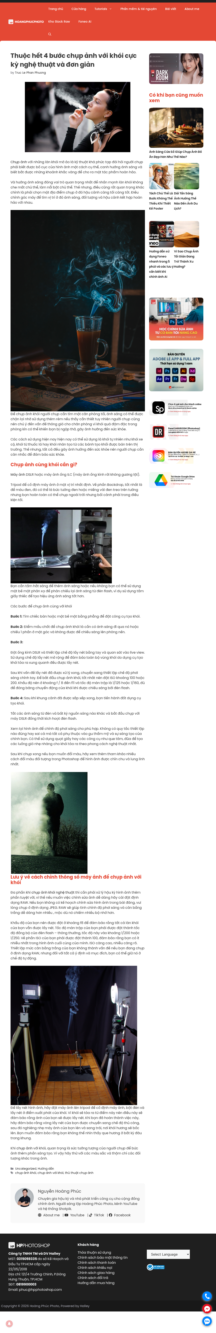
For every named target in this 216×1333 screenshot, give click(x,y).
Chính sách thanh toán (97, 1262)
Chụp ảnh (19, 162)
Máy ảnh (18, 474)
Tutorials (100, 9)
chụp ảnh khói (25, 1173)
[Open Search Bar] (49, 34)
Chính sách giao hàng (96, 1272)
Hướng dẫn (46, 1168)
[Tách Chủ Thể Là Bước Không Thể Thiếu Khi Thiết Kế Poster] (161, 177)
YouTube (76, 1215)
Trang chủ (55, 9)
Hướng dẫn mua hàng (96, 1282)
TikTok (98, 1215)
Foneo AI (84, 21)
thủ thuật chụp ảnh (79, 1173)
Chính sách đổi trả (93, 1277)
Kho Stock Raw (59, 21)
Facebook (122, 1215)
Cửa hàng (79, 9)
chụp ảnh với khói (50, 1173)
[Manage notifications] (9, 1323)
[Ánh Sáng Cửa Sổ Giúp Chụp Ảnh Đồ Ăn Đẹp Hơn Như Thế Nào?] (176, 128)
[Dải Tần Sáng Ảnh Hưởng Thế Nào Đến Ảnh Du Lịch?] (186, 177)
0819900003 (26, 1284)
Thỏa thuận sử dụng (94, 1252)
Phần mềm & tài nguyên (138, 9)
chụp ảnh (24, 1148)
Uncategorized (25, 1168)
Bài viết (170, 9)
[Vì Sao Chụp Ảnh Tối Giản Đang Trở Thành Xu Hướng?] (186, 235)
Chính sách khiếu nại (95, 1267)
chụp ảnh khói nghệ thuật (52, 892)
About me (192, 9)
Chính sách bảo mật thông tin (103, 1257)
